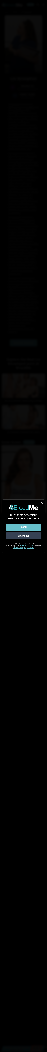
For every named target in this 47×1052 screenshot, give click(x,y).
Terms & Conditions (26, 545)
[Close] (41, 502)
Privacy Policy (18, 548)
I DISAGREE (23, 535)
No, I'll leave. (29, 548)
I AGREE (23, 527)
